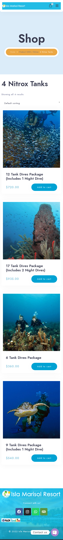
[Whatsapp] (35, 511)
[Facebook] (19, 511)
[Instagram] (27, 511)
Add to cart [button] (44, 187)
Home (12, 52)
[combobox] (31, 102)
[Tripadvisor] (43, 511)
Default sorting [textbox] (12, 103)
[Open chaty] (55, 532)
